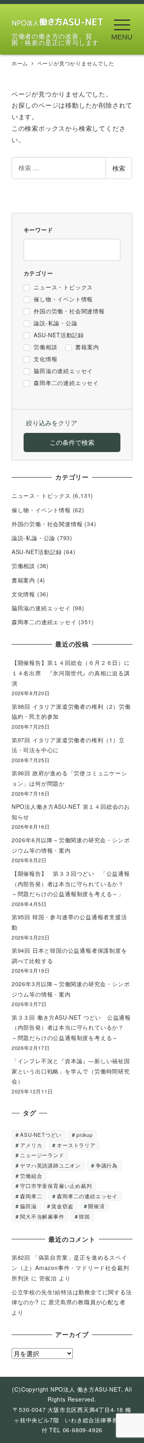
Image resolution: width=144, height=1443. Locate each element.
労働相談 (23, 566)
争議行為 (107, 1165)
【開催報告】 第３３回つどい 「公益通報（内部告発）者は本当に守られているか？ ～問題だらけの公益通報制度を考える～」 (71, 883)
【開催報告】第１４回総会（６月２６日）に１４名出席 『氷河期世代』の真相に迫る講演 (71, 673)
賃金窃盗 (62, 1206)
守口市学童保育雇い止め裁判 (56, 1185)
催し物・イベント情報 (41, 510)
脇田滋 (28, 1206)
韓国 (84, 1216)
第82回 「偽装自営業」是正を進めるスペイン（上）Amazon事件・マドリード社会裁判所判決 (70, 1267)
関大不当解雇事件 (42, 1216)
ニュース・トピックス (41, 495)
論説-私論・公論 (33, 538)
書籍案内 (23, 580)
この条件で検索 (72, 442)
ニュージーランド (42, 1155)
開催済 (96, 1206)
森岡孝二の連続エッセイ (44, 622)
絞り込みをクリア (51, 422)
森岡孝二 (31, 1196)
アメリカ (31, 1145)
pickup (84, 1134)
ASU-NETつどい (41, 1134)
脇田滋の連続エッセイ (41, 608)
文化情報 (23, 594)
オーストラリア (76, 1145)
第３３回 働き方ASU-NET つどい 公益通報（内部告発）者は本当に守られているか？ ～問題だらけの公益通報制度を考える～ (71, 1027)
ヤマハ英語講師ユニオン (50, 1165)
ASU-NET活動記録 (37, 552)
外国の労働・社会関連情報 (47, 524)
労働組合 (31, 1176)
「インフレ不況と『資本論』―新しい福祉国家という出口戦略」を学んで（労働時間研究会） (71, 1071)
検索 (118, 168)
